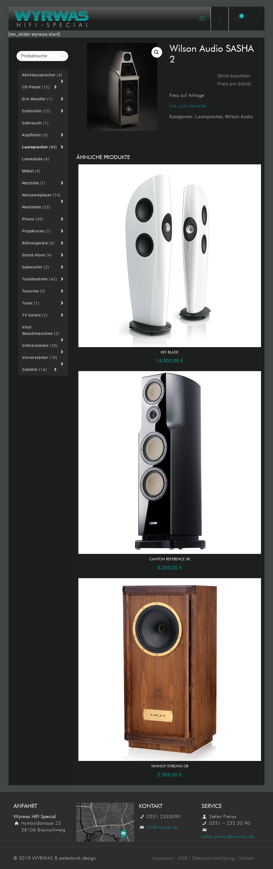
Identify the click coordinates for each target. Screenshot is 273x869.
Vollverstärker (40, 345)
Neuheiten (36, 207)
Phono (32, 219)
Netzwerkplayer (41, 195)
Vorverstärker (39, 357)
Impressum (163, 858)
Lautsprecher (209, 116)
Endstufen (36, 111)
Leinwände (35, 159)
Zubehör (34, 369)
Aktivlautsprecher (42, 75)
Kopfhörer (35, 135)
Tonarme (33, 291)
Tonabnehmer (39, 279)
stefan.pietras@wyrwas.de (228, 836)
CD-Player (36, 87)
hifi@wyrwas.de (162, 827)
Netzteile (34, 183)
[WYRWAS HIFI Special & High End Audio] (51, 19)
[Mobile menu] (202, 18)
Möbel (31, 171)
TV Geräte (35, 315)
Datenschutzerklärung (213, 858)
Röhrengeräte (38, 243)
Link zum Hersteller (188, 106)
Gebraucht (35, 123)
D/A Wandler (37, 99)
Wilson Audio (239, 116)
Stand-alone (37, 255)
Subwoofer (35, 267)
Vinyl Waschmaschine (40, 330)
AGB (182, 858)
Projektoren (36, 231)
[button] (156, 52)
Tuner (30, 303)
